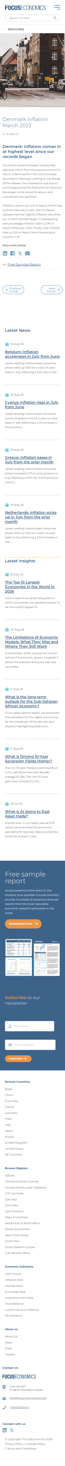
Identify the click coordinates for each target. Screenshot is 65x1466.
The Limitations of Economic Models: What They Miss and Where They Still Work (31, 642)
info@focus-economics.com (28, 1398)
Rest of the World (16, 1235)
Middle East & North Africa (22, 1223)
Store (8, 1342)
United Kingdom (16, 1142)
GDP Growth (13, 1274)
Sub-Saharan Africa (17, 1253)
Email (9, 1036)
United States (14, 1148)
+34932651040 (19, 1407)
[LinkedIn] (4, 1430)
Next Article (51, 290)
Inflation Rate (14, 1279)
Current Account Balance (22, 1309)
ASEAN (9, 1175)
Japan (9, 1130)
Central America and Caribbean (26, 1187)
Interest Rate (14, 1286)
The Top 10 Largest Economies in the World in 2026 (29, 587)
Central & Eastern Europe (22, 1181)
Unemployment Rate (19, 1297)
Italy (8, 1124)
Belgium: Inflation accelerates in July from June (32, 354)
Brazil (8, 1089)
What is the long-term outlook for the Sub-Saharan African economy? (31, 701)
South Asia (12, 1241)
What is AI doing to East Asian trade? (27, 813)
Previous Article (15, 290)
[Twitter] (11, 1430)
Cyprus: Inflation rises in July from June (31, 404)
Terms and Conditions (21, 1448)
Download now (20, 924)
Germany (11, 1113)
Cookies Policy (35, 1444)
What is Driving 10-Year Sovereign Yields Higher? (28, 758)
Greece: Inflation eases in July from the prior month (29, 459)
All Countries (13, 1154)
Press (8, 1348)
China (9, 1095)
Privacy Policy (14, 1444)
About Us (11, 1336)
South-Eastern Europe (20, 1247)
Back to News (16, 29)
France (9, 1107)
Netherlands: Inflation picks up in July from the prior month (30, 517)
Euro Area (11, 1101)
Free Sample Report (24, 264)
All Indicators (13, 1315)
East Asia (11, 1199)
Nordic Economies (17, 1229)
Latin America (14, 1211)
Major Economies (16, 1217)
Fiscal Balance (14, 1303)
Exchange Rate (15, 1291)
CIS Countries (14, 1193)
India (8, 1118)
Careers (10, 1354)
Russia (9, 1136)
